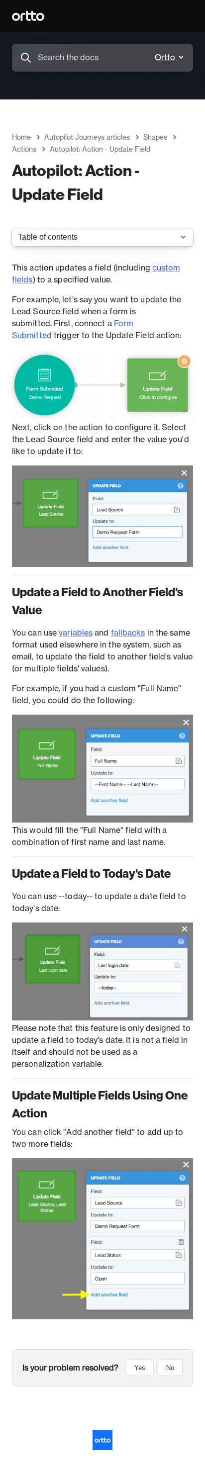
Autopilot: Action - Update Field (100, 149)
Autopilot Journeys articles (87, 137)
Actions (24, 149)
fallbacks (128, 633)
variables (76, 633)
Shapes (155, 137)
